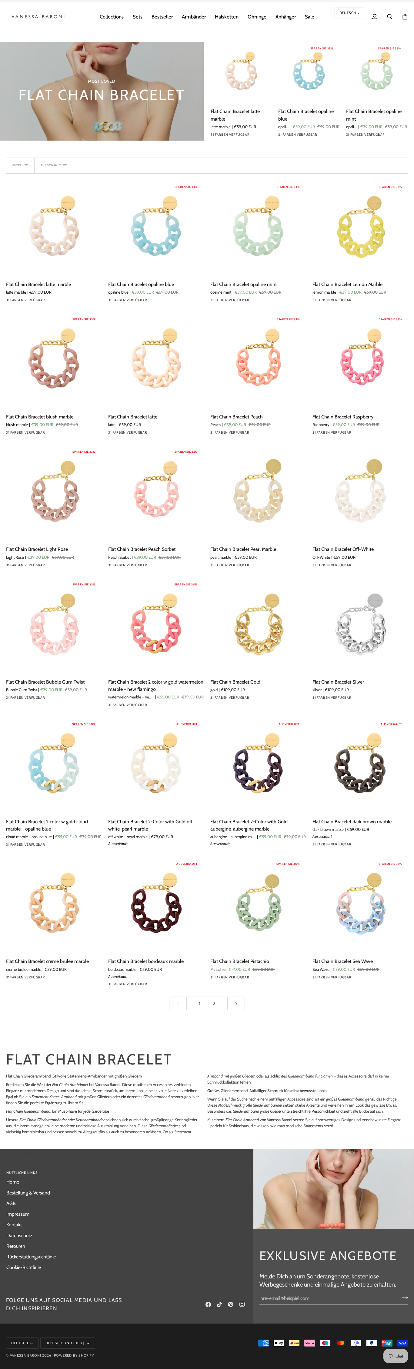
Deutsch (347, 13)
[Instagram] (242, 1304)
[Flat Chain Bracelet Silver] (360, 625)
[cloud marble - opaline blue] (54, 846)
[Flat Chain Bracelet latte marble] (241, 72)
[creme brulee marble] (54, 979)
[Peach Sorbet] (156, 567)
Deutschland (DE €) (64, 1343)
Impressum (17, 1214)
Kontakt (14, 1224)
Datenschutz (19, 1235)
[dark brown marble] (360, 846)
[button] (111, 16)
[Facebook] (208, 1304)
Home (12, 1182)
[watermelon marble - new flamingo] (156, 706)
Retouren (15, 1246)
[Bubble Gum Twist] (54, 699)
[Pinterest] (230, 1304)
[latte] (156, 434)
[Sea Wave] (360, 979)
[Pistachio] (258, 979)
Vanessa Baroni (25, 1355)
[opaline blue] (225, 136)
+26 (268, 136)
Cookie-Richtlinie (23, 1267)
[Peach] (258, 434)
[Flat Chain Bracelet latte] (156, 360)
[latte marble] (215, 136)
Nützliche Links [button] (22, 1173)
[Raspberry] (360, 434)
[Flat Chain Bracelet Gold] (258, 625)
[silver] (360, 699)
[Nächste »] (236, 1003)
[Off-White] (360, 567)
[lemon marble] (247, 136)
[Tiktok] (219, 1304)
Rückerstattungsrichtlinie (31, 1257)
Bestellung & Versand (28, 1193)
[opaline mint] (236, 136)
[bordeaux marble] (156, 985)
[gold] (258, 699)
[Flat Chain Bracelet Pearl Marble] (258, 493)
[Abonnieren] (403, 1297)
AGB (11, 1203)
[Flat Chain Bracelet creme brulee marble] (54, 905)
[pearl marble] (258, 567)
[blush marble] (258, 136)
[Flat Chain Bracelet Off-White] (360, 493)
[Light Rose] (54, 567)
